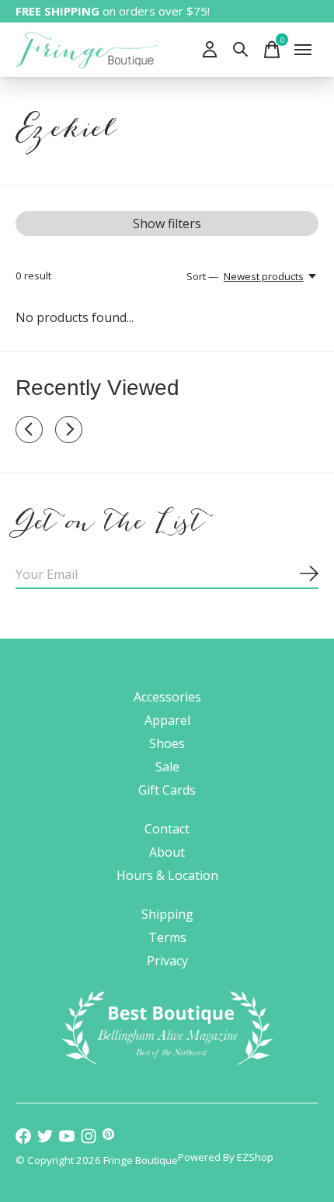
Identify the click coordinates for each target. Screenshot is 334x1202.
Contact (167, 828)
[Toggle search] (240, 49)
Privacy (167, 960)
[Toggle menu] (302, 49)
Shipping (167, 914)
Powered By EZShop (225, 1157)
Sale (167, 766)
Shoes (167, 743)
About (167, 852)
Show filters (167, 223)
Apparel (167, 720)
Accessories (167, 696)
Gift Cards (167, 789)
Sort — (202, 276)
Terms (167, 937)
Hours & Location (167, 875)
